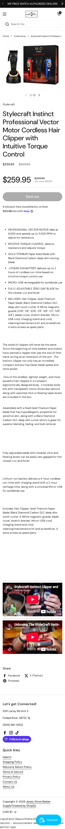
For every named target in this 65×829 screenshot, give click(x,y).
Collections (20, 36)
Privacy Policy (11, 777)
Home (6, 36)
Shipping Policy (12, 762)
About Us (8, 786)
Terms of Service (13, 772)
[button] (58, 14)
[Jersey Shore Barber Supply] (31, 14)
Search (7, 757)
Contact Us (10, 782)
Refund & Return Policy (17, 767)
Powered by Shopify (24, 806)
